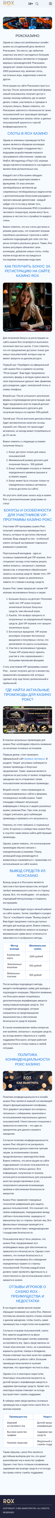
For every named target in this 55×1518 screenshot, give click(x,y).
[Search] (36, 3)
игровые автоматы (34, 759)
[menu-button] (49, 3)
